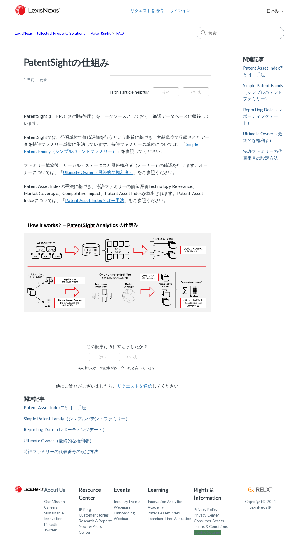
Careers (51, 507)
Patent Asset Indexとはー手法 (94, 200)
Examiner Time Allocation (169, 518)
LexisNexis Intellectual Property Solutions (50, 33)
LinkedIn (51, 524)
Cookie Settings (207, 532)
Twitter (50, 530)
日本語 (274, 10)
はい (165, 91)
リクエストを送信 (147, 10)
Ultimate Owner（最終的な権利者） (98, 172)
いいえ (196, 91)
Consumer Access (209, 521)
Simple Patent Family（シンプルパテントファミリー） (77, 418)
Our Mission (54, 501)
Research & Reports (95, 521)
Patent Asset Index (164, 513)
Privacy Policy (206, 509)
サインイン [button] (180, 10)
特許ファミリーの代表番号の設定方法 (61, 451)
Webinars (122, 507)
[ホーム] (37, 10)
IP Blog (85, 509)
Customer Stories (94, 515)
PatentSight (101, 33)
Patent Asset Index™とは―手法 (55, 407)
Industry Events (127, 501)
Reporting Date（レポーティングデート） (65, 429)
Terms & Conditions (211, 526)
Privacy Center (206, 515)
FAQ (120, 33)
